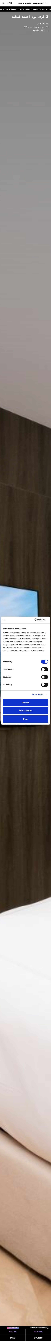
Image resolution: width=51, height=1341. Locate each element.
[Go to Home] (31, 3)
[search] (4, 3)
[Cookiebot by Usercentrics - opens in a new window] (37, 620)
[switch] (44, 669)
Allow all (25, 703)
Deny (25, 719)
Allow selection (25, 711)
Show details (37, 695)
